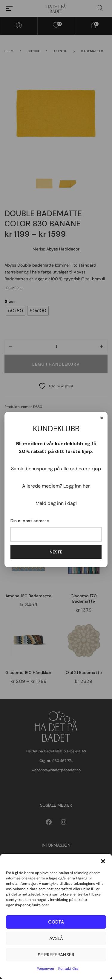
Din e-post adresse (29, 520)
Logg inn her (76, 486)
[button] (103, 861)
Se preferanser (56, 955)
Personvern (46, 968)
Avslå (56, 938)
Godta (56, 922)
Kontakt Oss (68, 968)
